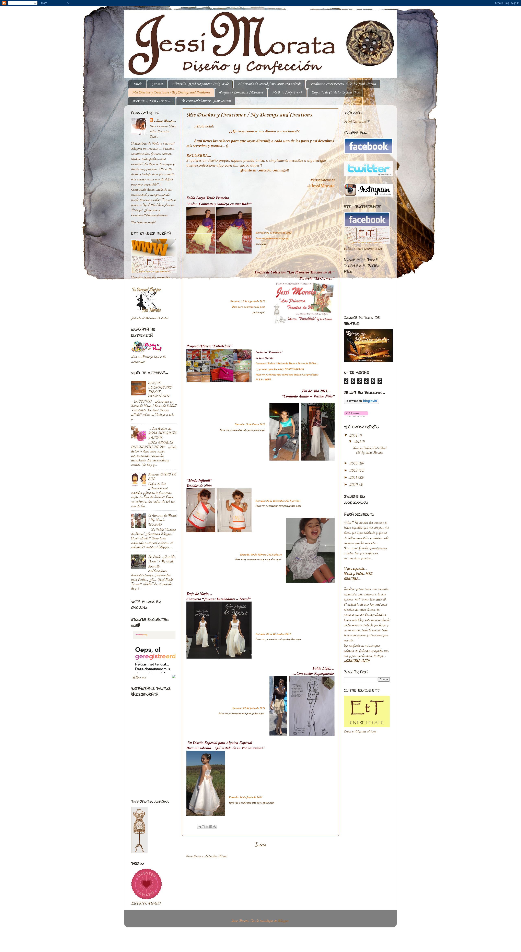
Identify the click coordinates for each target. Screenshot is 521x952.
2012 (354, 470)
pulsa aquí (262, 244)
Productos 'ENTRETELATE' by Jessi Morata (343, 84)
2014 (354, 435)
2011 (354, 477)
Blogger (283, 920)
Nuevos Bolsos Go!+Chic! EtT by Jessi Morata (369, 450)
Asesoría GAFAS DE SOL (162, 476)
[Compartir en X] (207, 827)
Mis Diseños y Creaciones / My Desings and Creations (171, 92)
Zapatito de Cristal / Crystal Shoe (335, 92)
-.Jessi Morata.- (165, 121)
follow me (139, 677)
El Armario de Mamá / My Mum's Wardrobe (269, 84)
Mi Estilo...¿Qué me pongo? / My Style (200, 84)
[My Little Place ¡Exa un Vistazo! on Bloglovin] (361, 402)
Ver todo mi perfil (143, 222)
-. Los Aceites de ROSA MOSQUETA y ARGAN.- (162, 432)
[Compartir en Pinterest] (215, 827)
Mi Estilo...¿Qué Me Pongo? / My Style (161, 558)
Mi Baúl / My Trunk (287, 92)
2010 (354, 484)
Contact (157, 84)
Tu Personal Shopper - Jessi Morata (206, 101)
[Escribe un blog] (203, 827)
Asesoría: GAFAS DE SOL (151, 101)
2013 (354, 463)
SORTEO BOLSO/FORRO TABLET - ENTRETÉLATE (160, 389)
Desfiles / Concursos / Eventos (241, 92)
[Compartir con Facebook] (211, 827)
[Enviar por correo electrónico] (199, 827)
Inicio (137, 84)
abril (357, 441)
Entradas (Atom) (216, 856)
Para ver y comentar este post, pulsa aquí (242, 430)
